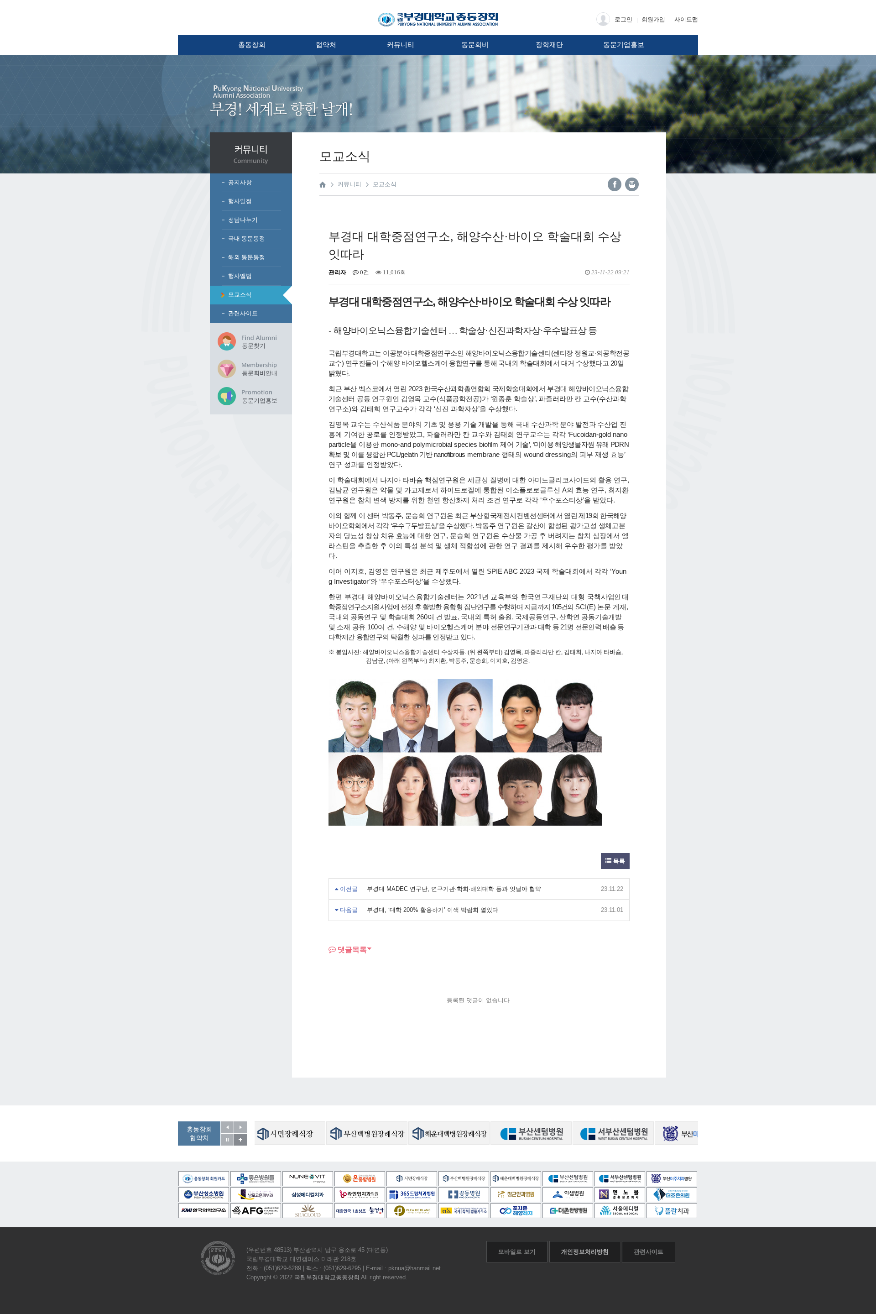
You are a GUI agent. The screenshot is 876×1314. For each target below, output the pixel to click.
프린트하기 (632, 184)
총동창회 (252, 44)
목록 (618, 861)
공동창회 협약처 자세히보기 (240, 1140)
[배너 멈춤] (227, 1140)
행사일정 (240, 201)
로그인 (623, 19)
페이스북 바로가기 (614, 184)
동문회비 (475, 44)
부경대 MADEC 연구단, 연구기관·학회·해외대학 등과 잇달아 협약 (454, 888)
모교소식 (240, 294)
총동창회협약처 (199, 1133)
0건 (364, 272)
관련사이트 (243, 313)
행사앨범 (240, 275)
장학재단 (549, 44)
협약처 (326, 44)
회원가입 (653, 19)
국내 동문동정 (246, 238)
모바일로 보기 (517, 1251)
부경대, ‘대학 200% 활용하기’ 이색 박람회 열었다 (432, 909)
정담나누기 (243, 219)
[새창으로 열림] (287, 1133)
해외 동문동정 (246, 257)
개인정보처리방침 (585, 1251)
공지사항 (240, 182)
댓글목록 (351, 949)
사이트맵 (686, 19)
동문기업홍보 (623, 44)
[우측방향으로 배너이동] (240, 1127)
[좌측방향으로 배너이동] (227, 1127)
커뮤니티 (400, 44)
